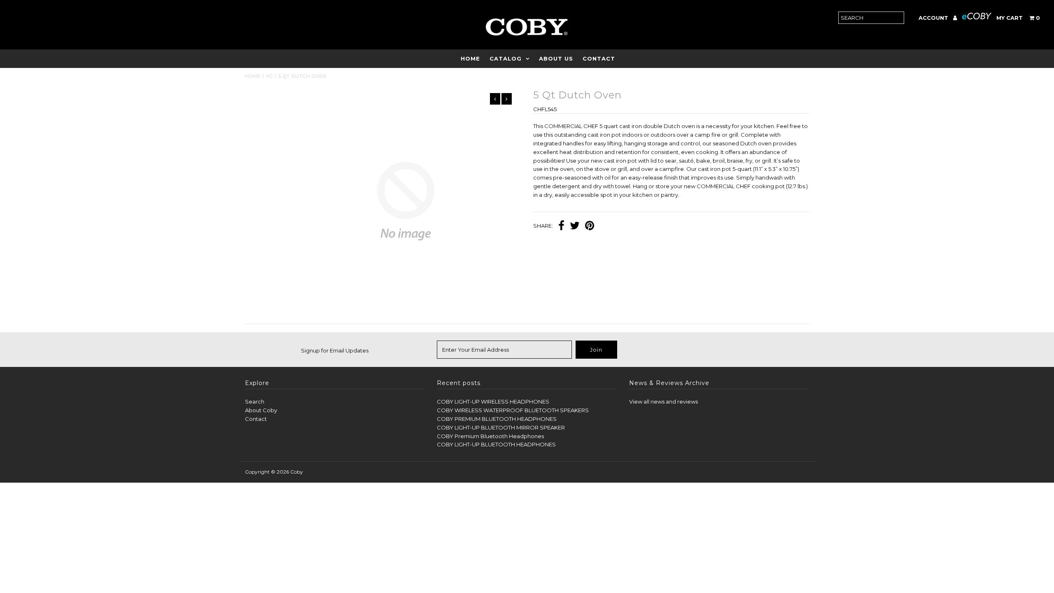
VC (269, 76)
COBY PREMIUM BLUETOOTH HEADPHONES (497, 419)
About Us (556, 58)
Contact (599, 58)
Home (470, 58)
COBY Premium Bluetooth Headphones (490, 436)
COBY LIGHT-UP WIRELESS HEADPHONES (493, 401)
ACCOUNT (934, 17)
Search (254, 401)
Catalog (506, 58)
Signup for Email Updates (334, 350)
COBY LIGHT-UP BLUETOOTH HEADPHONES (496, 444)
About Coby (261, 410)
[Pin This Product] (589, 226)
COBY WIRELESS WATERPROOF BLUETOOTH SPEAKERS (513, 410)
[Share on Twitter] (575, 226)
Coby (296, 472)
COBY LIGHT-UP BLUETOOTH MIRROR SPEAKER (501, 427)
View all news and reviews (663, 401)
